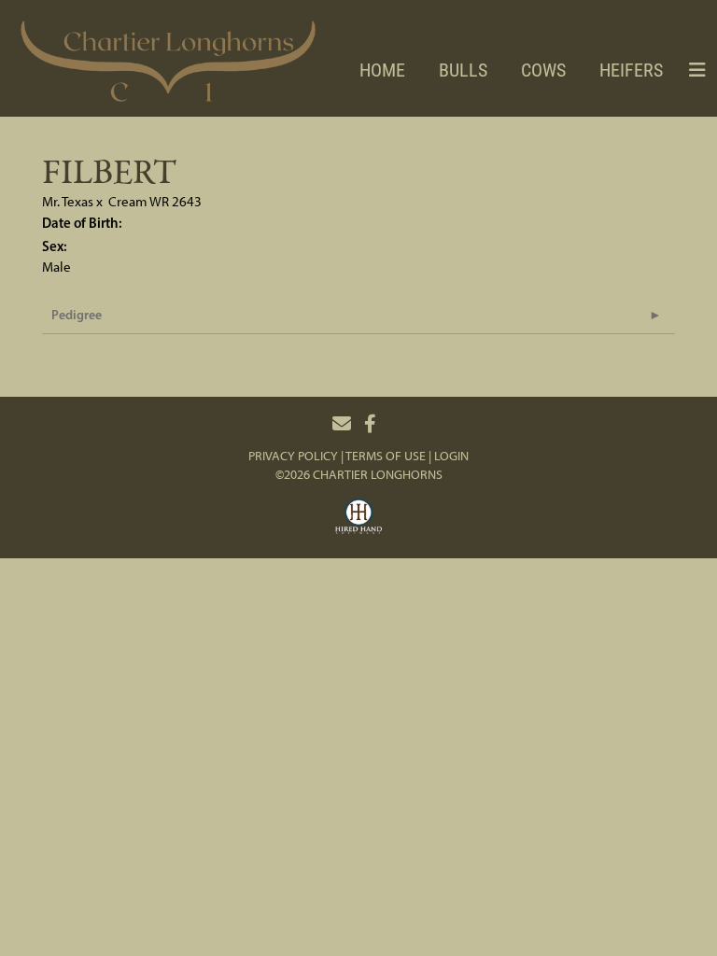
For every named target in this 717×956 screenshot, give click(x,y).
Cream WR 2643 (155, 201)
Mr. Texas (67, 201)
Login (451, 456)
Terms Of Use (385, 456)
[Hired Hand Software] (358, 519)
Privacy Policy (293, 456)
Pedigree (76, 314)
